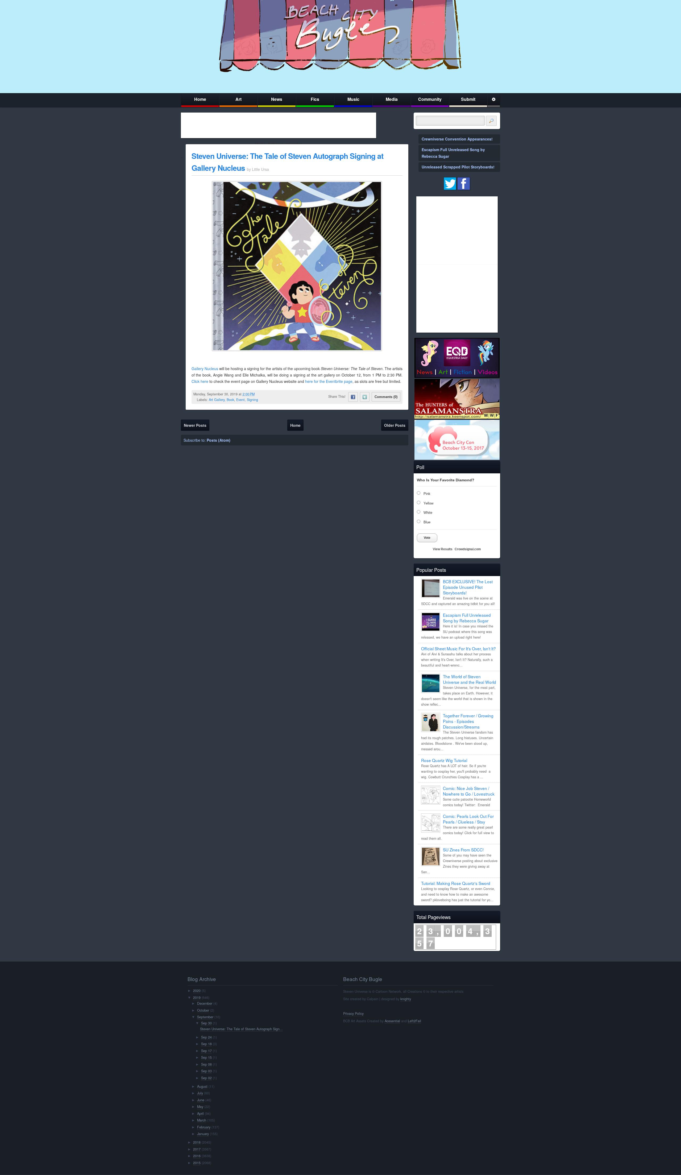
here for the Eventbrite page (328, 381)
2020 (197, 990)
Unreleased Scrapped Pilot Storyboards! (458, 166)
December (204, 1003)
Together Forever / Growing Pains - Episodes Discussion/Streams (468, 721)
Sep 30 (206, 1023)
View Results (442, 549)
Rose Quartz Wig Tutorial (444, 760)
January (203, 1133)
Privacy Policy (353, 1013)
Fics (315, 99)
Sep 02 (206, 1077)
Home (200, 99)
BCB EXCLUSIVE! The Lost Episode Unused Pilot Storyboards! (468, 586)
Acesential (392, 1021)
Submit (468, 99)
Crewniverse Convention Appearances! (457, 139)
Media (392, 99)
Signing (252, 399)
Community (430, 99)
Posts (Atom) (218, 440)
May (200, 1106)
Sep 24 (206, 1037)
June (200, 1100)
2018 (197, 1142)
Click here (200, 381)
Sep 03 (206, 1071)
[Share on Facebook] (353, 397)
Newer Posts (195, 425)
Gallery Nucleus (205, 368)
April (200, 1113)
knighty (405, 998)
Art (238, 99)
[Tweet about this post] (364, 397)
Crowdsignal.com (468, 549)
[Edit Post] (259, 394)
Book (230, 399)
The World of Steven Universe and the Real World (469, 679)
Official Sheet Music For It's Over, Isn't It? (458, 648)
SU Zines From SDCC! (463, 850)
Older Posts (394, 425)
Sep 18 (206, 1043)
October (203, 1010)
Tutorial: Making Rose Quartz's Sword (455, 883)
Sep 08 (206, 1064)
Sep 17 (206, 1050)
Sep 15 (206, 1057)
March (201, 1120)
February (203, 1127)
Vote (427, 538)
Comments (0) (386, 397)
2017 (197, 1149)
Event (240, 399)
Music (353, 99)
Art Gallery (217, 399)
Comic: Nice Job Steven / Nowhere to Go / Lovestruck (469, 791)
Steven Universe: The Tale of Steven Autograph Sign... (241, 1029)
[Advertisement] (278, 125)
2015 (197, 1162)
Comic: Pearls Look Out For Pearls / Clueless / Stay (468, 819)
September (205, 1017)
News (276, 99)
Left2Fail (414, 1021)
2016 (197, 1155)
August (202, 1086)
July (200, 1093)
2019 (197, 997)
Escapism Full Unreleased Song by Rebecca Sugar (467, 617)
